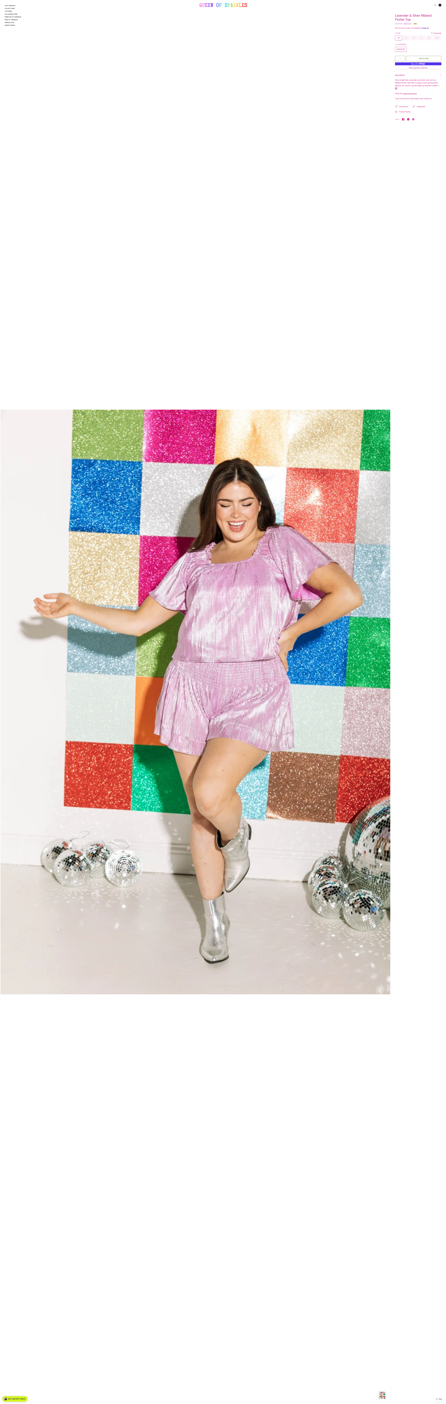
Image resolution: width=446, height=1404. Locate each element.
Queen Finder (10, 25)
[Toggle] (377, 1395)
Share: (397, 119)
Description (400, 75)
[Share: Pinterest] (413, 119)
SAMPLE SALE (9, 22)
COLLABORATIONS (11, 14)
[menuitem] (13, 6)
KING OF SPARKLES (11, 20)
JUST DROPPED (10, 6)
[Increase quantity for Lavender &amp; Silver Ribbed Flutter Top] (403, 58)
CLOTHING (8, 11)
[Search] (435, 5)
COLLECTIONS (10, 8)
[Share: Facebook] (403, 119)
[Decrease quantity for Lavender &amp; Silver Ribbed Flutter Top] (397, 58)
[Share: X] (408, 119)
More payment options (418, 68)
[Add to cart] (423, 58)
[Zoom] (195, 702)
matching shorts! (410, 93)
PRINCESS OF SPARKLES (13, 17)
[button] (14, 1399)
